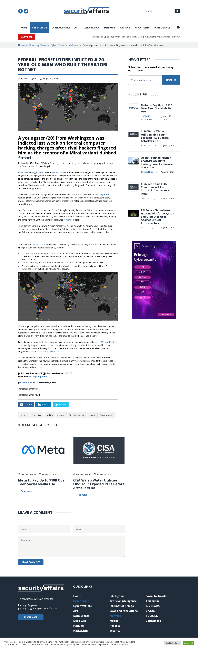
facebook (28, 404)
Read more (26, 491)
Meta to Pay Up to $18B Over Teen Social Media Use (111, 36)
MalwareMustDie (109, 342)
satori (92, 415)
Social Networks (156, 596)
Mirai (20, 172)
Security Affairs (106, 415)
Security (115, 630)
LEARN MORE (30, 617)
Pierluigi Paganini (29, 78)
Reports (115, 625)
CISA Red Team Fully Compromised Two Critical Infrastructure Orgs (155, 188)
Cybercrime (36, 415)
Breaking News (37, 45)
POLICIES (152, 615)
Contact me (153, 620)
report (34, 268)
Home (23, 27)
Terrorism (152, 601)
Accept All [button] (188, 643)
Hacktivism (142, 27)
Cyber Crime (39, 27)
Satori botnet (42, 244)
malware (61, 415)
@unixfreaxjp (53, 351)
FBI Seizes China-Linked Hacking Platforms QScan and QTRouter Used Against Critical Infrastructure (157, 216)
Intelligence (162, 27)
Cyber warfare (60, 27)
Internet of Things (122, 606)
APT (76, 27)
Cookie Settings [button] (172, 643)
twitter (62, 404)
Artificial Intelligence (123, 601)
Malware (73, 45)
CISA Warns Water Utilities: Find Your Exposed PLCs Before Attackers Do (99, 484)
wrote (68, 219)
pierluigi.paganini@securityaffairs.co (38, 608)
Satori (24, 158)
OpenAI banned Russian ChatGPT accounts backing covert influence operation (157, 162)
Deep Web (109, 27)
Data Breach (92, 27)
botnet (24, 415)
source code (59, 172)
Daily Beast (104, 194)
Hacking (125, 27)
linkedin (45, 404)
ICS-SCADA (145, 145)
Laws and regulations (147, 118)
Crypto (150, 611)
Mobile (114, 620)
